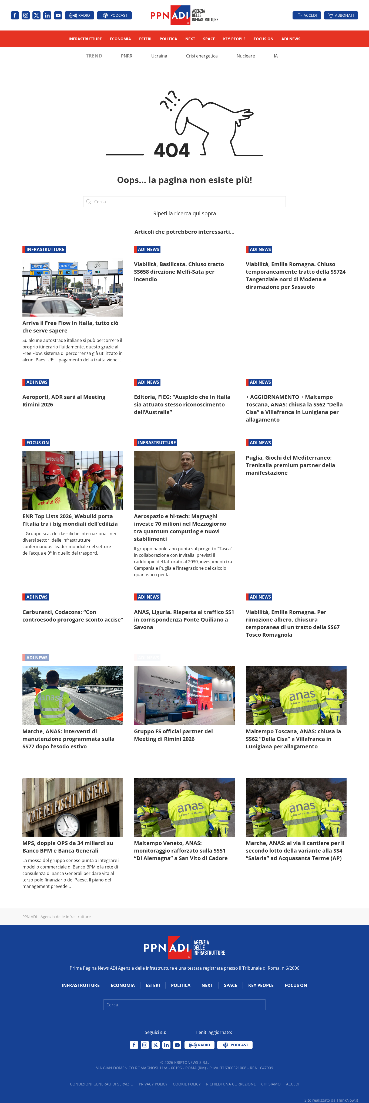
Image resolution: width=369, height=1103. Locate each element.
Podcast (118, 15)
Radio (83, 15)
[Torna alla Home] (184, 15)
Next (190, 38)
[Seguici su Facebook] (15, 15)
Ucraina (159, 56)
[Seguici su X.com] (36, 15)
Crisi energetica (202, 56)
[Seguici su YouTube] (58, 15)
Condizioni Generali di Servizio (101, 1084)
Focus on (263, 38)
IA (276, 56)
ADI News (290, 38)
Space (209, 38)
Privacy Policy (153, 1084)
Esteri (145, 38)
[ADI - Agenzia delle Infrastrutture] (184, 947)
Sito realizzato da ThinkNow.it (331, 1100)
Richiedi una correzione (231, 1084)
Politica (168, 38)
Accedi (310, 15)
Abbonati (344, 15)
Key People (234, 38)
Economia (120, 38)
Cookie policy (187, 1084)
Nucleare (246, 56)
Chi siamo (271, 1084)
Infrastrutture (85, 38)
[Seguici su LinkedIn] (47, 15)
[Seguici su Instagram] (26, 15)
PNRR (126, 56)
